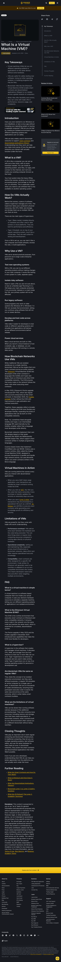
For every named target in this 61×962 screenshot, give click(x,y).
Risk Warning (5, 904)
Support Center (50, 903)
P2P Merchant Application (37, 881)
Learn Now (40, 8)
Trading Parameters (51, 915)
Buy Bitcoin (34, 916)
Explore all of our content (29, 870)
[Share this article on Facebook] (47, 19)
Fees (47, 909)
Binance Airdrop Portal (51, 917)
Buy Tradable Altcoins (36, 927)
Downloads (4, 908)
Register (52, 3)
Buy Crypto (19, 883)
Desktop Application (7, 910)
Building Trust (5, 898)
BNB (47, 885)
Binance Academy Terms (49, 954)
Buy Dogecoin (34, 923)
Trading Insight (49, 892)
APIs (47, 911)
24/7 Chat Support (50, 901)
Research (19, 904)
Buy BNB (33, 918)
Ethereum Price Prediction (37, 911)
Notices (4, 906)
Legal (3, 892)
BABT (18, 902)
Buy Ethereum (34, 925)
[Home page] (25, 3)
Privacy (3, 896)
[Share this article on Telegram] (52, 19)
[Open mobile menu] (57, 3)
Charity (18, 906)
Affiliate (48, 881)
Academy (19, 892)
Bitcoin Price (34, 901)
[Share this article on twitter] (42, 19)
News (3, 887)
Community (4, 902)
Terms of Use (33, 954)
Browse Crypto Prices (36, 899)
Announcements (6, 885)
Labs (32, 887)
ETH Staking (20, 900)
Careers (4, 883)
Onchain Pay (34, 889)
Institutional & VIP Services (37, 885)
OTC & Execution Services (52, 887)
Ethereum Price (35, 903)
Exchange (19, 881)
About (3, 881)
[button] (57, 3)
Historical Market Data (51, 889)
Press (3, 889)
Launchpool (19, 896)
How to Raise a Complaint (52, 923)
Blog (3, 900)
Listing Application (35, 883)
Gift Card (19, 894)
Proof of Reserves (50, 894)
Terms (3, 894)
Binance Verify (49, 913)
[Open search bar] (45, 3)
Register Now (50, 152)
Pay (17, 885)
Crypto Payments (21, 887)
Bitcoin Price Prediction (37, 909)
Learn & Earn (34, 897)
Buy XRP (33, 920)
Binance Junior (20, 889)
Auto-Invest (19, 898)
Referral (48, 883)
